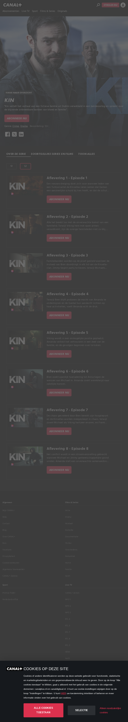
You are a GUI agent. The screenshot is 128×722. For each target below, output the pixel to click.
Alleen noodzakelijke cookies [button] (110, 710)
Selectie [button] (81, 710)
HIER (63, 693)
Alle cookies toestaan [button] (43, 710)
